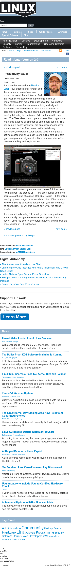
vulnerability (21, 454)
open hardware (7, 341)
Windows (50, 536)
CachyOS (13, 396)
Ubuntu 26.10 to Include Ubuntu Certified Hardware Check (32, 485)
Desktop (4, 435)
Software (7, 47)
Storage (15, 341)
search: (3, 21)
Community (32, 527)
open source (18, 539)
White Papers (46, 31)
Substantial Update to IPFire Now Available (27, 502)
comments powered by (19, 235)
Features (17, 31)
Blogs (30, 31)
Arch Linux (5, 396)
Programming (33, 43)
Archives (62, 31)
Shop (26, 35)
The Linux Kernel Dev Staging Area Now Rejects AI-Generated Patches (33, 414)
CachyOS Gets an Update (17, 393)
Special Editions (10, 35)
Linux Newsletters (24, 245)
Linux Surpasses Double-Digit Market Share (28, 432)
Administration (6, 377)
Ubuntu (4, 489)
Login (67, 50)
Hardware (9, 532)
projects (14, 358)
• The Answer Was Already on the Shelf (20, 264)
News (4, 31)
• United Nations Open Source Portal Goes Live (25, 274)
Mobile (31, 532)
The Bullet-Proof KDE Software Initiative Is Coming (32, 354)
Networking (22, 47)
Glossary (6, 565)
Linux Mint (20, 377)
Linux (10, 435)
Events (57, 528)
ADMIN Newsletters (25, 252)
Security (19, 419)
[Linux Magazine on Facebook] (67, 54)
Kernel (14, 377)
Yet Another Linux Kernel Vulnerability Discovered (32, 467)
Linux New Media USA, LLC (60, 565)
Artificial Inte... (6, 419)
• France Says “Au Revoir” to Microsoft (20, 284)
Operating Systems (54, 43)
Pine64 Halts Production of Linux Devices (27, 338)
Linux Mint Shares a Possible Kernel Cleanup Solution (34, 374)
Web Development (34, 536)
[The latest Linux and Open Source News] (60, 50)
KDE (3, 358)
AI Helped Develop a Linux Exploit (22, 451)
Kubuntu (8, 358)
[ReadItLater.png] (32, 165)
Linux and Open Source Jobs (18, 248)
